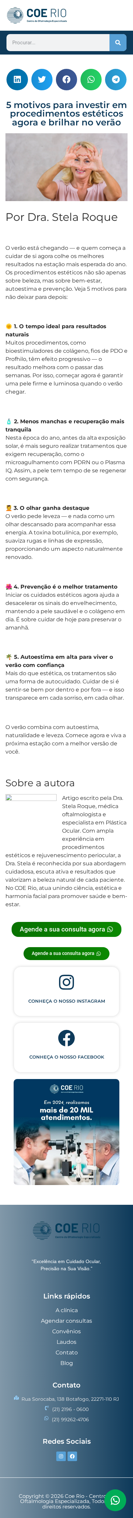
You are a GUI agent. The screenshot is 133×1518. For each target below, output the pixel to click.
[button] (17, 79)
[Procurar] (118, 42)
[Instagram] (61, 1456)
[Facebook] (72, 1456)
